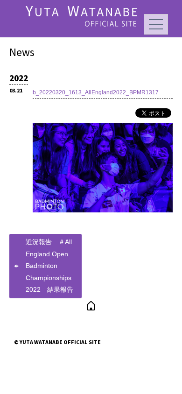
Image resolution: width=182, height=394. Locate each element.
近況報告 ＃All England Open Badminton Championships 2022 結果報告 (49, 265)
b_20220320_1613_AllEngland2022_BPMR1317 (96, 92)
